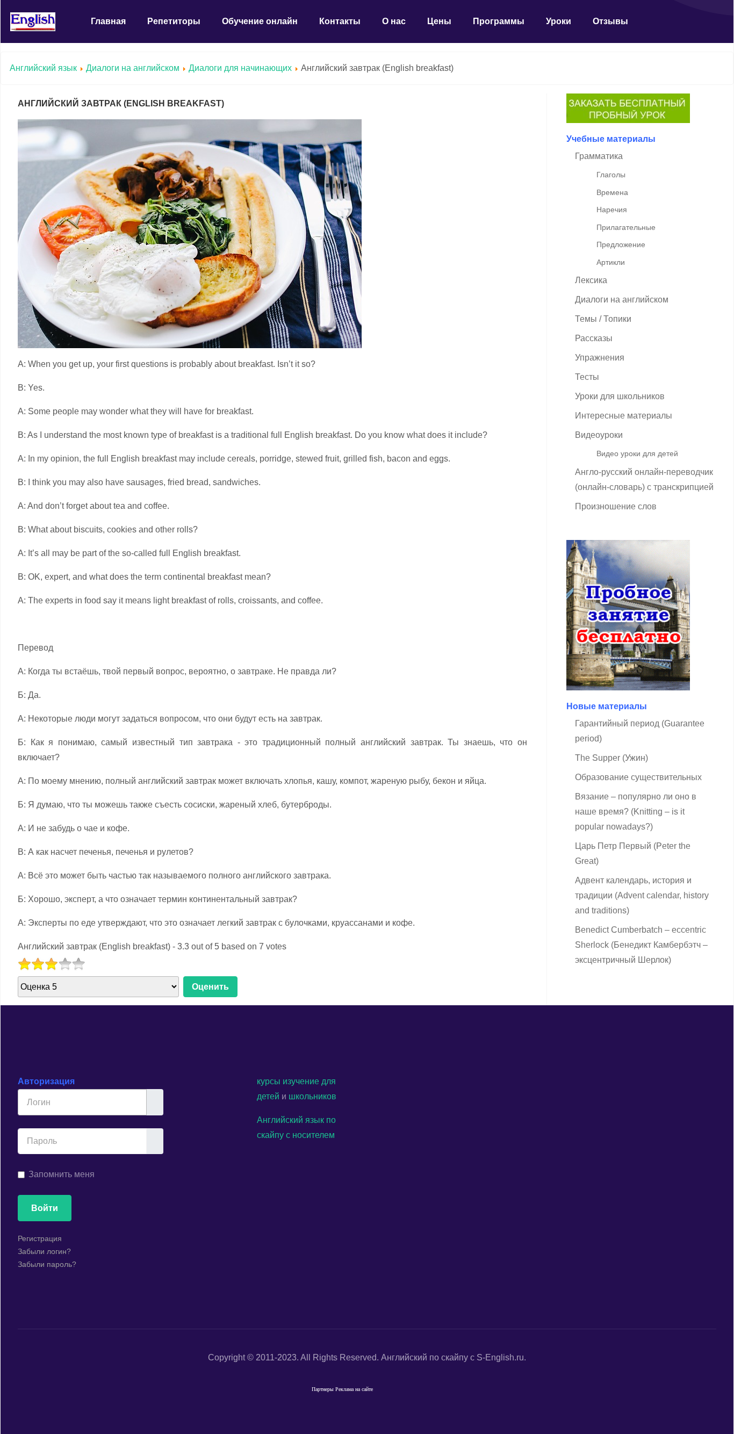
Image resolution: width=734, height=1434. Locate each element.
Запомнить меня (61, 1174)
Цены (439, 21)
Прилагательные (626, 227)
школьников (312, 1096)
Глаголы (610, 174)
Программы (498, 21)
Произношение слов (616, 506)
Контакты (340, 21)
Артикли (610, 262)
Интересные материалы (623, 415)
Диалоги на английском (132, 68)
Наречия (611, 209)
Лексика (591, 280)
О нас (394, 21)
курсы (268, 1081)
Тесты (587, 376)
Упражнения (599, 357)
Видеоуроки (599, 434)
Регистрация (40, 1238)
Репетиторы (173, 21)
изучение (301, 1081)
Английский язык (43, 68)
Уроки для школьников (620, 396)
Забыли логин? (44, 1251)
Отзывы (610, 21)
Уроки (558, 21)
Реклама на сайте (354, 1389)
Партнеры (323, 1389)
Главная (108, 21)
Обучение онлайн (260, 21)
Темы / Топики (603, 318)
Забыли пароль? (47, 1264)
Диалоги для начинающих (241, 68)
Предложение (620, 244)
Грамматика (599, 156)
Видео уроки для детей (637, 453)
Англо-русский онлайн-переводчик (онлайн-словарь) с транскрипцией (644, 479)
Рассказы (594, 338)
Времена (612, 192)
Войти (44, 1208)
